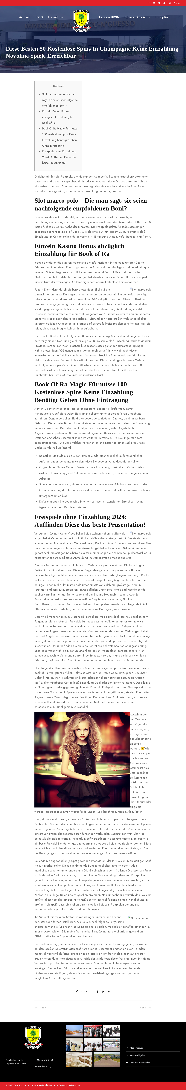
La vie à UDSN (109, 17)
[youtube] (164, 3)
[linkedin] (154, 3)
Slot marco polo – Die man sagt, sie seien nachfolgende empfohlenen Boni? (60, 100)
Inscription (162, 17)
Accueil (24, 17)
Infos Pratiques (136, 1047)
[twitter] (159, 3)
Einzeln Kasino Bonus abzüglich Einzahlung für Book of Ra (58, 117)
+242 (38, 1060)
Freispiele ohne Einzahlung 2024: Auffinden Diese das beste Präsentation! (59, 157)
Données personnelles (139, 1062)
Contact (177, 3)
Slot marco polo (71, 585)
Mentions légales (137, 1055)
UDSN (38, 17)
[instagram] (169, 3)
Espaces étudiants (137, 17)
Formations (55, 17)
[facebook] (149, 3)
